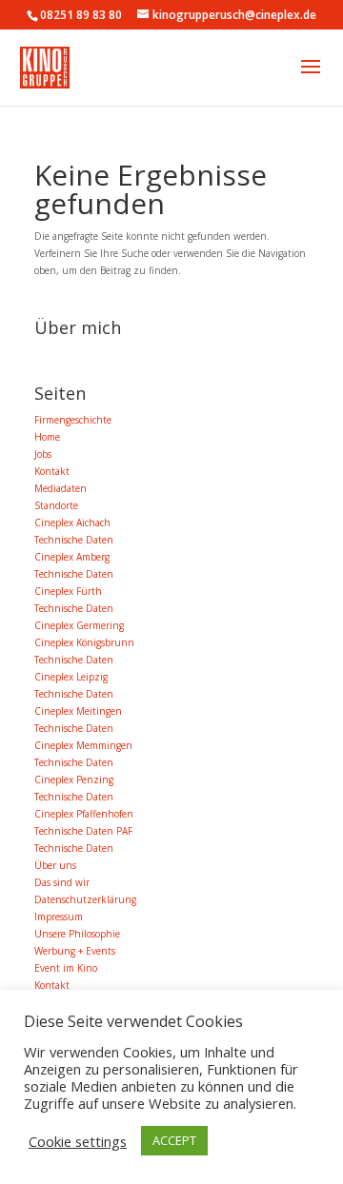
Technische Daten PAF (83, 831)
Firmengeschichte (72, 419)
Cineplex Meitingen (78, 711)
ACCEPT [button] (174, 1140)
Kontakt (52, 471)
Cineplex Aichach (72, 522)
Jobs (42, 454)
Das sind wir (62, 882)
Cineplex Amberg (72, 556)
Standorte (56, 505)
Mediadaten (60, 488)
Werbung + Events (74, 950)
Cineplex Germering (79, 625)
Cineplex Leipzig (71, 676)
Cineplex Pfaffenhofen (83, 813)
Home (47, 437)
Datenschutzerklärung (85, 899)
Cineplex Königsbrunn (84, 642)
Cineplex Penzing (73, 779)
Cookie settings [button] (78, 1141)
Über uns (55, 865)
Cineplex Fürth (68, 591)
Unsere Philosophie (77, 933)
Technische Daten (73, 539)
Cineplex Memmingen (83, 745)
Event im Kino (65, 968)
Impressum (58, 916)
